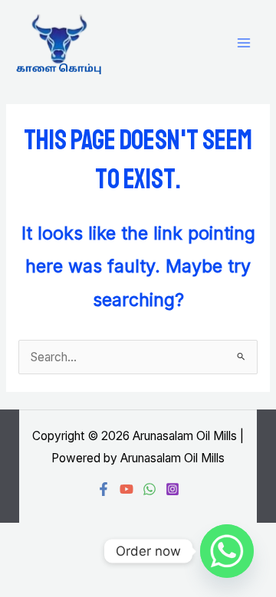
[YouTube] (126, 489)
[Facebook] (103, 489)
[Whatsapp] (227, 551)
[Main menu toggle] (244, 43)
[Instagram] (172, 489)
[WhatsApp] (149, 489)
